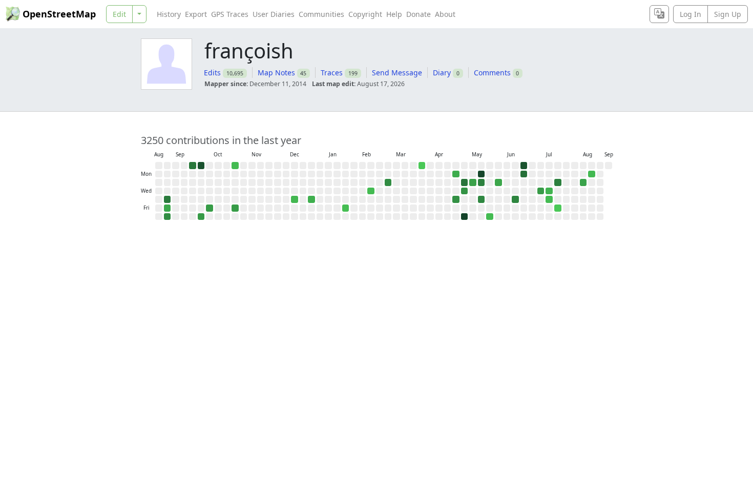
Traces (332, 72)
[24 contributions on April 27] (455, 174)
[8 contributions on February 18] (370, 191)
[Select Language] (659, 14)
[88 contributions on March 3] (388, 182)
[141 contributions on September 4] (167, 199)
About (445, 14)
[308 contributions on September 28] (201, 165)
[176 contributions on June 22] (524, 174)
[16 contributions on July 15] (549, 191)
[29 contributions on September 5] (167, 208)
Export (196, 14)
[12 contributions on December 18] (294, 199)
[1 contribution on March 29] (422, 165)
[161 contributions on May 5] (464, 182)
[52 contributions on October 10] (209, 208)
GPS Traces (229, 14)
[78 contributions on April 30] (455, 199)
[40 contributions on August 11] (583, 182)
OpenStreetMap (59, 14)
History (169, 14)
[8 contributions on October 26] (235, 165)
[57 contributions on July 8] (541, 191)
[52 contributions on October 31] (235, 208)
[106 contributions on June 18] (515, 199)
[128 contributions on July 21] (557, 182)
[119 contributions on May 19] (481, 182)
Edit (119, 14)
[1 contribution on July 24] (557, 208)
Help (394, 14)
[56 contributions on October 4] (201, 216)
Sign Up (727, 14)
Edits (212, 72)
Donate (418, 14)
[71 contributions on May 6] (464, 191)
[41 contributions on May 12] (472, 182)
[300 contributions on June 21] (524, 165)
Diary (442, 72)
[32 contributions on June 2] (498, 182)
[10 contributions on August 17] (591, 174)
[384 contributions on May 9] (464, 216)
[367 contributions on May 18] (481, 174)
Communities (321, 14)
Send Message (397, 72)
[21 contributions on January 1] (311, 199)
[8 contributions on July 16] (549, 199)
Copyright (365, 14)
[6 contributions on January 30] (345, 208)
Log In (690, 14)
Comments (492, 72)
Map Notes (276, 72)
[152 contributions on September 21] (192, 165)
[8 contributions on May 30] (489, 216)
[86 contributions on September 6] (167, 216)
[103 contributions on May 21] (481, 199)
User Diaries (274, 14)
